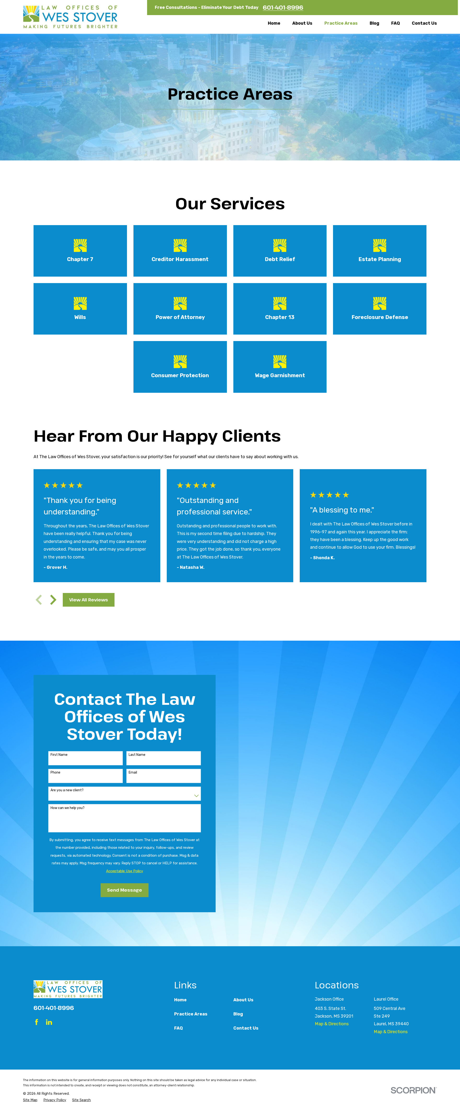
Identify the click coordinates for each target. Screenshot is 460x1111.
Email (133, 773)
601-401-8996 (283, 7)
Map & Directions (332, 1023)
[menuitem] (30, 1100)
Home (180, 1000)
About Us (243, 1000)
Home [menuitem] (274, 23)
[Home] (70, 16)
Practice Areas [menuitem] (341, 23)
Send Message (124, 890)
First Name (59, 755)
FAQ (178, 1028)
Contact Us (246, 1028)
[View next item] (53, 600)
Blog (238, 1014)
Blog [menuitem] (374, 23)
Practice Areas (190, 1014)
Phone (55, 773)
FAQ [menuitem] (395, 23)
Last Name (137, 755)
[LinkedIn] (49, 1022)
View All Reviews (88, 600)
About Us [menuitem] (302, 23)
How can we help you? (68, 808)
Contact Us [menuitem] (424, 23)
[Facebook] (37, 1022)
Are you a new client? (67, 790)
